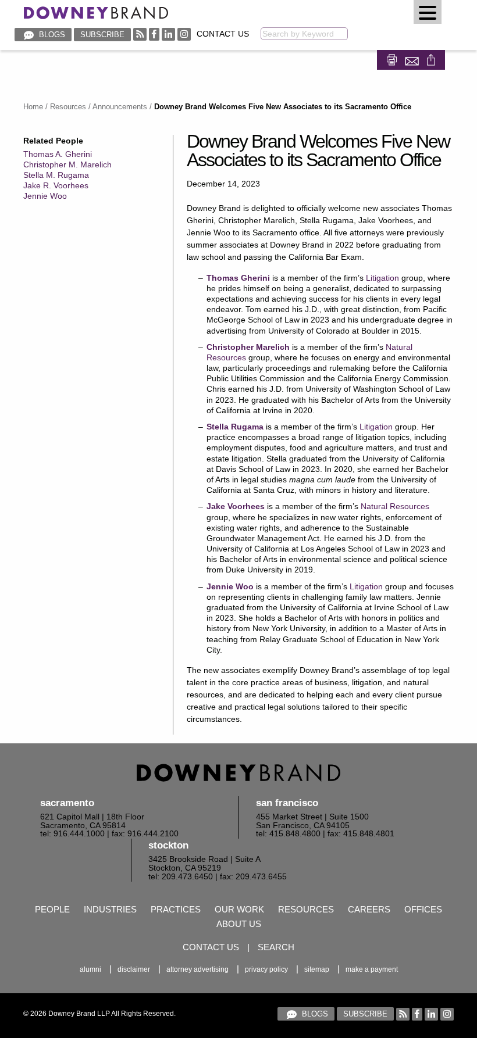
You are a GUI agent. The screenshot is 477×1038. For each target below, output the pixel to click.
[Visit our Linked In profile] (168, 34)
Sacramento (67, 802)
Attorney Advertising (197, 969)
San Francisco (287, 802)
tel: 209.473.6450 (180, 876)
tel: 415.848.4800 (288, 833)
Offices (423, 909)
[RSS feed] (140, 34)
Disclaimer (134, 969)
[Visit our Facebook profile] (154, 34)
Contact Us (223, 34)
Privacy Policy (266, 969)
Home (33, 106)
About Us (238, 924)
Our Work (239, 909)
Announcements (119, 106)
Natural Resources (395, 506)
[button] (428, 12)
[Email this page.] (413, 58)
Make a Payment (372, 969)
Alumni (90, 969)
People (52, 909)
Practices (176, 909)
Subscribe (102, 34)
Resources (68, 106)
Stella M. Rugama (56, 175)
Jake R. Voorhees (55, 185)
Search (276, 947)
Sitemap (316, 969)
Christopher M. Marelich (67, 164)
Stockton (168, 845)
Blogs (51, 34)
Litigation (382, 277)
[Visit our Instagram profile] (184, 34)
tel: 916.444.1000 (72, 833)
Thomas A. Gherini (57, 154)
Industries (110, 909)
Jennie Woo (45, 196)
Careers (369, 909)
